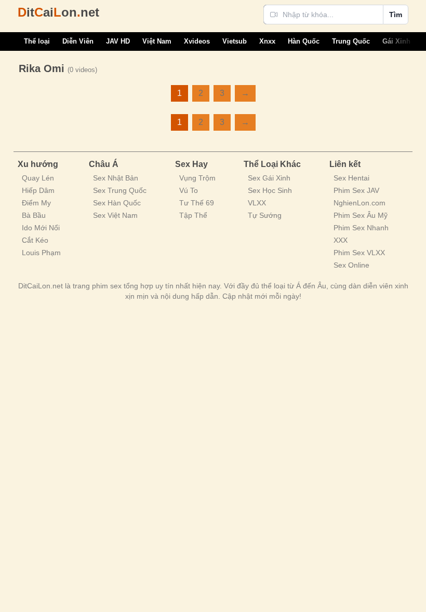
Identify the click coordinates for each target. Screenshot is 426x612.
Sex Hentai (351, 178)
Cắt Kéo (35, 240)
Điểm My (36, 203)
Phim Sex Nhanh (361, 228)
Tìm (395, 14)
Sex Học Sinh (270, 190)
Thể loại (37, 41)
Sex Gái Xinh (269, 178)
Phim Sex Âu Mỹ (361, 215)
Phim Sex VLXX (359, 252)
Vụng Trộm (197, 178)
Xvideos (197, 41)
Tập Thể (193, 215)
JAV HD (118, 41)
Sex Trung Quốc (120, 190)
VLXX (257, 203)
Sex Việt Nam (115, 215)
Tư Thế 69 (196, 203)
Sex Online (351, 265)
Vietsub (234, 41)
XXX (341, 240)
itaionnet (58, 12)
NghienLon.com (359, 203)
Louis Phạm (41, 252)
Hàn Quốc (304, 41)
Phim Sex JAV (356, 190)
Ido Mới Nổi (41, 228)
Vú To (188, 190)
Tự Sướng (265, 215)
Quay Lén (38, 178)
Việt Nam (156, 41)
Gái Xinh (396, 41)
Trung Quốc (351, 41)
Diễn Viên (78, 41)
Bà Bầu (34, 215)
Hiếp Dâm (38, 190)
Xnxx (267, 41)
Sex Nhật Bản (115, 178)
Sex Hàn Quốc (117, 203)
